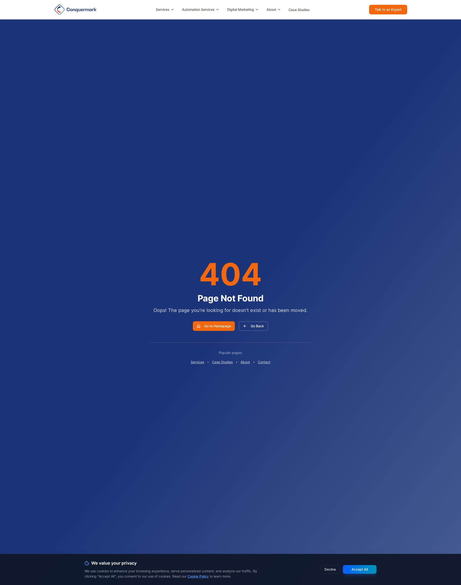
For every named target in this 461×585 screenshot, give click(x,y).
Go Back (257, 326)
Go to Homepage (217, 326)
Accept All (360, 569)
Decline (330, 569)
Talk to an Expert (388, 9)
